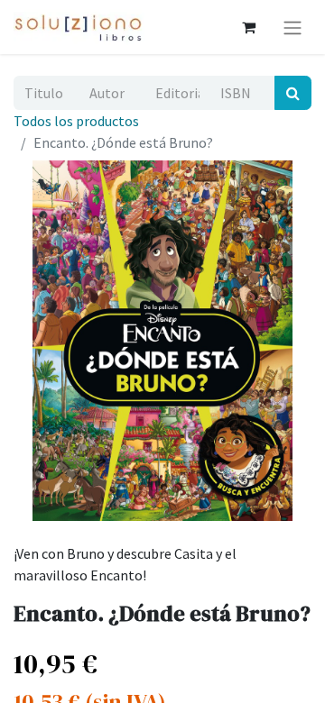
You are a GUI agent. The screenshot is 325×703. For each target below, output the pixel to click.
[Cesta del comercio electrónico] (248, 27)
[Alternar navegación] (292, 27)
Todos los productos (76, 121)
